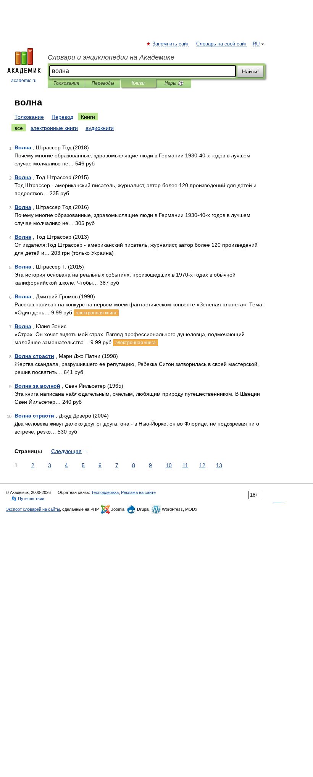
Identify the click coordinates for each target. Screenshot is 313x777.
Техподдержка (105, 492)
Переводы (103, 83)
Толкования (66, 83)
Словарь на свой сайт (221, 44)
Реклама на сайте (138, 492)
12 (202, 465)
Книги (138, 83)
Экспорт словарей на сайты (33, 509)
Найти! (250, 71)
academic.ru (24, 80)
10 (169, 465)
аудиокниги (100, 128)
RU (256, 44)
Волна (23, 147)
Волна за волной (37, 386)
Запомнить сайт (171, 44)
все (19, 128)
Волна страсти (34, 356)
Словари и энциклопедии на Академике (111, 57)
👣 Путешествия (27, 498)
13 (219, 465)
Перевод (62, 117)
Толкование (29, 117)
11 (185, 465)
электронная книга (96, 313)
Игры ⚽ (174, 83)
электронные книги (54, 128)
